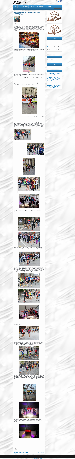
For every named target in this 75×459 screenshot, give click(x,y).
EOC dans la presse (41, 452)
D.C (22, 14)
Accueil (15, 6)
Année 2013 (55, 80)
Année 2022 (55, 85)
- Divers (55, 74)
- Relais (52, 78)
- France (49, 75)
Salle (58, 87)
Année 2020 (56, 84)
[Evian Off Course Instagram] (56, 1)
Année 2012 (51, 80)
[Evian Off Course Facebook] (61, 1)
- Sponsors (58, 78)
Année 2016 (56, 81)
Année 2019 (50, 84)
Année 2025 (57, 86)
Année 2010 (56, 79)
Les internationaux (40, 6)
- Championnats (51, 73)
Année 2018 (56, 82)
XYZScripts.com (41, 458)
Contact (55, 6)
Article (53, 87)
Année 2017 (50, 82)
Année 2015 (51, 81)
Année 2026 (49, 87)
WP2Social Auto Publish (34, 458)
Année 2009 (52, 79)
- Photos (54, 77)
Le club (19, 6)
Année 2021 (49, 85)
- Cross (51, 74)
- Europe (59, 74)
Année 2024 (52, 86)
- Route (55, 78)
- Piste (57, 77)
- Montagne (49, 77)
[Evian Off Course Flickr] (59, 1)
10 (47, 46)
